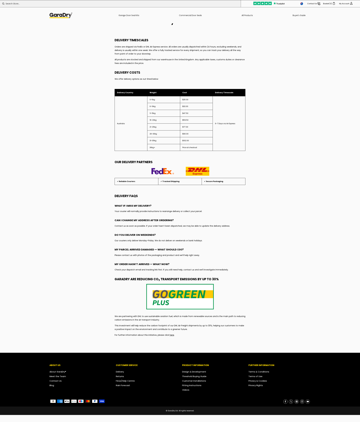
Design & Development (194, 371)
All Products (247, 15)
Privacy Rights (255, 385)
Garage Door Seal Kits (129, 15)
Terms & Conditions (258, 371)
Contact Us (56, 380)
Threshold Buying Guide (194, 376)
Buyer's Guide (299, 15)
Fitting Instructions (191, 385)
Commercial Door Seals (190, 15)
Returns (120, 376)
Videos (185, 389)
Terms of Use (255, 376)
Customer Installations (194, 380)
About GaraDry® (58, 371)
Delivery (120, 371)
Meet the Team (58, 376)
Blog (52, 385)
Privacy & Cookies (257, 380)
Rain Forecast (123, 385)
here (172, 335)
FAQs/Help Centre (125, 380)
